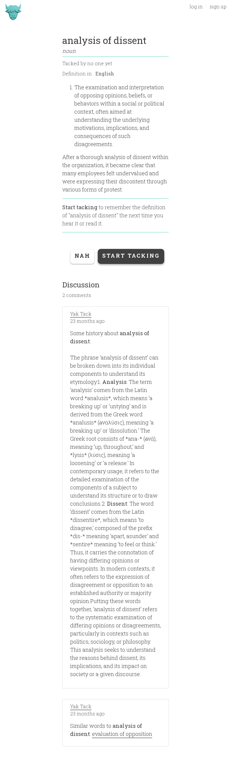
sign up (218, 6)
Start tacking (79, 207)
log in (196, 6)
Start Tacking (131, 255)
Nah (82, 255)
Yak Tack (80, 314)
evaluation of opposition (122, 733)
